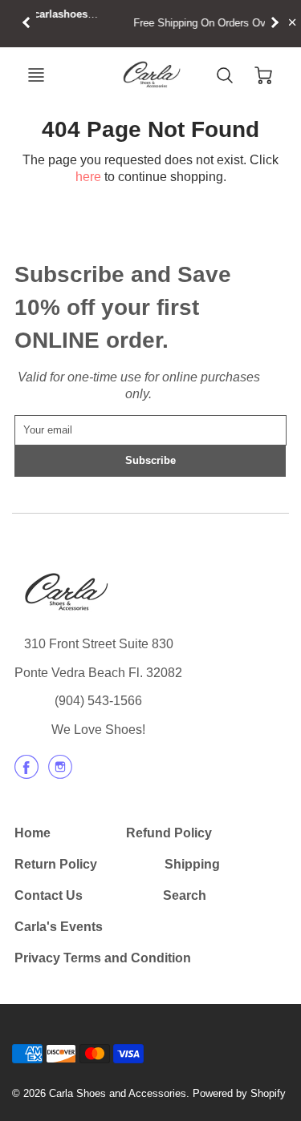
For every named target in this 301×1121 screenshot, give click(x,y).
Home (32, 833)
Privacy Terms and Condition (102, 958)
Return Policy (55, 864)
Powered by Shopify (239, 1093)
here (88, 176)
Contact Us (48, 895)
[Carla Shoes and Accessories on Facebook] (26, 773)
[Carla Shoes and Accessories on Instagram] (60, 773)
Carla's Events (58, 926)
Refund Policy (169, 833)
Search (184, 895)
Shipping (192, 864)
